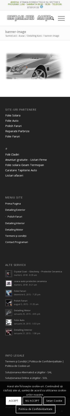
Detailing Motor (14, 229)
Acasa (21, 35)
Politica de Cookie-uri (17, 366)
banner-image (15, 32)
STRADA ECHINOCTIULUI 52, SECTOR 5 (40, 2)
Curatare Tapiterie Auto (21, 170)
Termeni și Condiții (16, 361)
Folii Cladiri (12, 154)
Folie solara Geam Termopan (24, 165)
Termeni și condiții (15, 236)
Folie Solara (12, 115)
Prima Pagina (13, 203)
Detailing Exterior (15, 209)
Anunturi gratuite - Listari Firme (26, 160)
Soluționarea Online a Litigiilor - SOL (26, 378)
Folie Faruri (12, 136)
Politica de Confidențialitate (45, 361)
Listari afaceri (14, 175)
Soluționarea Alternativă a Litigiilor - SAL (28, 372)
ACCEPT (13, 400)
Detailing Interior (15, 223)
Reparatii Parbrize (17, 131)
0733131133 (33, 7)
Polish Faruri (13, 126)
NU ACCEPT (32, 400)
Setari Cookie (54, 400)
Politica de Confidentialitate (35, 409)
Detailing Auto (34, 35)
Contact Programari (16, 242)
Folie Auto (11, 120)
